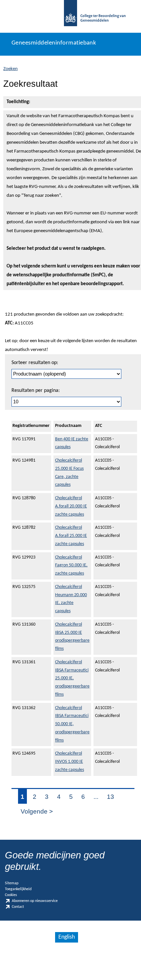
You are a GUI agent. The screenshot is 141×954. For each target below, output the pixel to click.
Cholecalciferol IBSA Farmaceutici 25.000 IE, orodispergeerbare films (72, 678)
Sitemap (11, 883)
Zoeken (10, 68)
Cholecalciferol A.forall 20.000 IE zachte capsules (71, 506)
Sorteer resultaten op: (34, 362)
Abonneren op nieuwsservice (35, 901)
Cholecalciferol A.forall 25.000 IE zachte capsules (71, 535)
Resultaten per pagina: (35, 390)
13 (110, 796)
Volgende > (37, 811)
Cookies (11, 895)
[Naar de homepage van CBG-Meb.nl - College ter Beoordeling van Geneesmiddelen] (70, 16)
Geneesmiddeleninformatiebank (53, 43)
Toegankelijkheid (18, 889)
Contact (18, 907)
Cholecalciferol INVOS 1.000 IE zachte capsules (69, 761)
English (66, 937)
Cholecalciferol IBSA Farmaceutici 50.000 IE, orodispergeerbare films (72, 724)
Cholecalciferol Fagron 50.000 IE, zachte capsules (71, 565)
